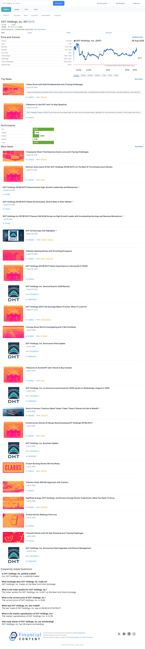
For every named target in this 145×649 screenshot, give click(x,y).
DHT (30, 21)
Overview (17, 15)
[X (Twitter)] (119, 636)
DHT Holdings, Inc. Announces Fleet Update (45, 343)
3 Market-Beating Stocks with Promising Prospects (49, 251)
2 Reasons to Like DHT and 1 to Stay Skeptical (46, 104)
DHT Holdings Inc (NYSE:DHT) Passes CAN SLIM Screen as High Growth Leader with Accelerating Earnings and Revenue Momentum (63, 216)
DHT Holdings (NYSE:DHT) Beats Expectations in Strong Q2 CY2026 (56, 266)
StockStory (31, 97)
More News (138, 79)
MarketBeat (31, 239)
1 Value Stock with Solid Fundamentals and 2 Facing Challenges (54, 84)
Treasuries (57, 15)
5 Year (116, 75)
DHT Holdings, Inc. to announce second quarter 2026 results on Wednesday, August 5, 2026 (67, 388)
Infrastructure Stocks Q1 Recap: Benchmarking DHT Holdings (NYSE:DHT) (59, 423)
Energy (42, 179)
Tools (35, 9)
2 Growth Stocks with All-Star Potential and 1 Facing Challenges (54, 533)
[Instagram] (134, 636)
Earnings (50, 239)
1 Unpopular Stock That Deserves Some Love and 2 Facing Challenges (57, 152)
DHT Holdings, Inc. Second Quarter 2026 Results (48, 286)
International (46, 15)
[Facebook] (124, 636)
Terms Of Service (87, 637)
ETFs (26, 9)
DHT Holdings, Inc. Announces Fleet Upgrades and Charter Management (58, 548)
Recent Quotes (102, 3)
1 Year (104, 75)
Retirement (43, 97)
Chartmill (7, 194)
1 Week (83, 75)
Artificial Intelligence (46, 319)
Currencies (34, 15)
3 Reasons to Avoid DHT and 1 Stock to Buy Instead (49, 368)
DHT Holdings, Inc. (34, 294)
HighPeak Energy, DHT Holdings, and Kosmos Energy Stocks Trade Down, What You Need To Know (70, 498)
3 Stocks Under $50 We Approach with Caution (47, 482)
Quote (29, 33)
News (26, 15)
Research (109, 33)
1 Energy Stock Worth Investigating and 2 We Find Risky (51, 327)
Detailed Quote (137, 37)
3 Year (110, 75)
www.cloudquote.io (79, 633)
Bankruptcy (43, 471)
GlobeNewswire (32, 299)
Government (44, 336)
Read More (138, 146)
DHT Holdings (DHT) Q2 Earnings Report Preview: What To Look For (56, 307)
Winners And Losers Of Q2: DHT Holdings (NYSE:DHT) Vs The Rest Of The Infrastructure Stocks (69, 167)
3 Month (97, 75)
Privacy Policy (74, 637)
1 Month (90, 75)
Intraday (76, 75)
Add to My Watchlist (40, 29)
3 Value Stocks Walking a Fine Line (41, 514)
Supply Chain (49, 258)
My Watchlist (120, 3)
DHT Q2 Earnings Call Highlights (41, 231)
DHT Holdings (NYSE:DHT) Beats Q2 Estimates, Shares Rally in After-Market (38, 202)
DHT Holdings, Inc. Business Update (42, 443)
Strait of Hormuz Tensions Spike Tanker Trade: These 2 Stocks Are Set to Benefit (63, 408)
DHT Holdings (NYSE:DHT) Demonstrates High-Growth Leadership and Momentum (41, 187)
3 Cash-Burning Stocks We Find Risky (43, 463)
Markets (6, 9)
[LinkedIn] (129, 636)
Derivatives (44, 239)
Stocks (17, 9)
